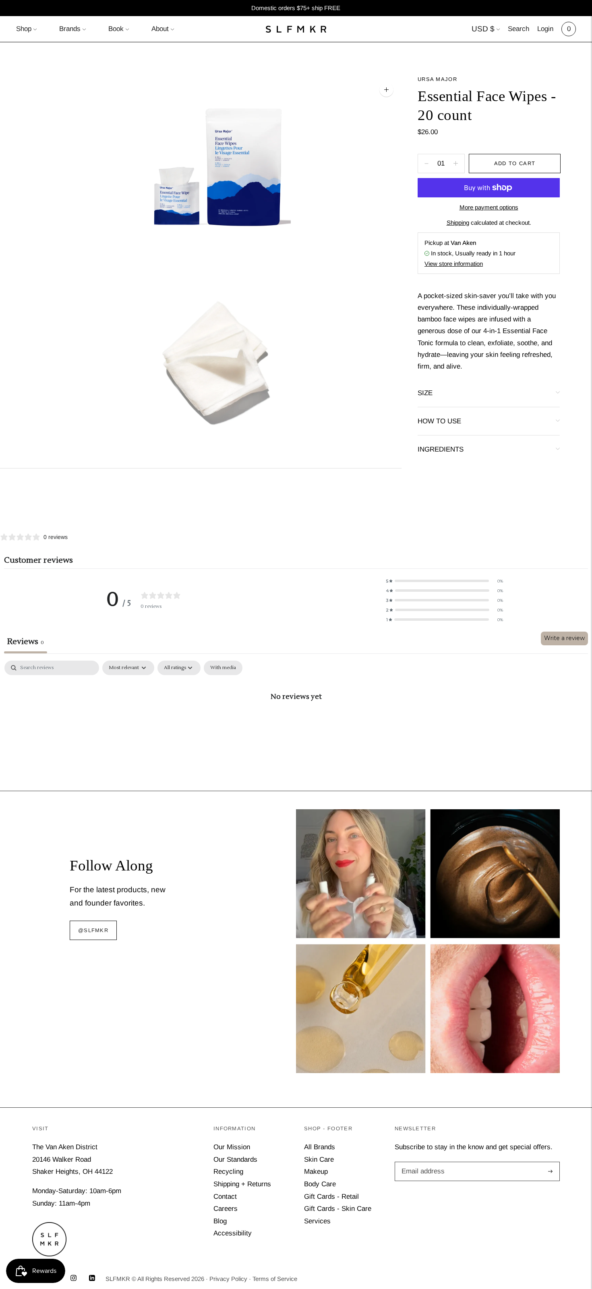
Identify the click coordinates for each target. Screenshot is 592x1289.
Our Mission (231, 1147)
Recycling (228, 1171)
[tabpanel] (296, 723)
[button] (444, 580)
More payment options (489, 207)
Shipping (458, 222)
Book (116, 29)
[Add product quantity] (426, 163)
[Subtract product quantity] (455, 163)
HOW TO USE (439, 421)
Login (545, 29)
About (160, 29)
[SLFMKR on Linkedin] (92, 1278)
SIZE (425, 393)
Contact (225, 1196)
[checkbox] (223, 668)
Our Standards (235, 1159)
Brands (70, 29)
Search (518, 29)
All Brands (319, 1147)
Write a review (564, 638)
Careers (225, 1208)
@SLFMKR (93, 930)
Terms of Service (275, 1278)
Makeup (316, 1171)
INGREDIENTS (441, 449)
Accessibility (232, 1233)
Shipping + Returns (242, 1184)
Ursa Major (437, 79)
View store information (453, 263)
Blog (220, 1221)
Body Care (320, 1184)
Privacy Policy (228, 1278)
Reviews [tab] (25, 641)
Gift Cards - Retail (331, 1196)
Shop (23, 29)
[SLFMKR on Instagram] (73, 1278)
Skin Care (319, 1159)
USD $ (483, 29)
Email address (422, 1162)
